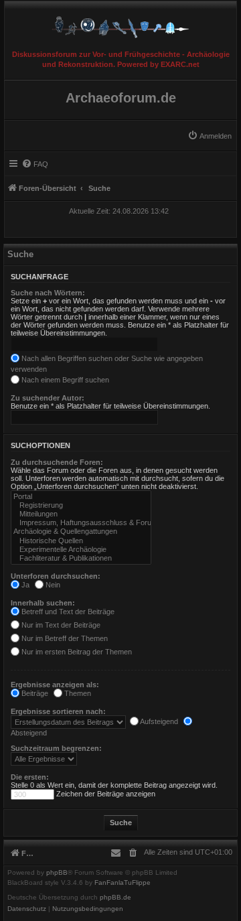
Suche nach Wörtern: (48, 293)
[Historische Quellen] (81, 541)
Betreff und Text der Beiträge (66, 612)
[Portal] (81, 496)
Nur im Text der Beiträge (59, 625)
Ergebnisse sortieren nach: (58, 711)
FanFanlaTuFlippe (122, 882)
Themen (76, 693)
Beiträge (33, 693)
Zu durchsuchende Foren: (57, 462)
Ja (24, 585)
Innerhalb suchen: (43, 603)
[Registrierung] (81, 505)
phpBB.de (115, 897)
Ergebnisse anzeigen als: (55, 685)
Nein (52, 585)
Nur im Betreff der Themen (63, 638)
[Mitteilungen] (81, 514)
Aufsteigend (158, 721)
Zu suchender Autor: (47, 398)
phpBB (57, 872)
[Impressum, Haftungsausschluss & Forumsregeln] (81, 522)
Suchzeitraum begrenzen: (56, 748)
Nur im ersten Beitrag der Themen (75, 652)
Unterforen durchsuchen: (55, 576)
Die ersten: (30, 777)
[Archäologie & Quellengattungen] (81, 531)
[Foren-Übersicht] (120, 24)
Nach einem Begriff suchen (64, 380)
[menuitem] (209, 136)
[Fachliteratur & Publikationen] (81, 558)
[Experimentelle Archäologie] (81, 549)
